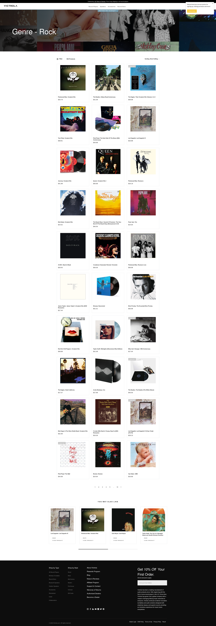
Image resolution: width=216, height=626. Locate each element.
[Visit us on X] (101, 609)
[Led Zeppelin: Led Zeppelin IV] (143, 118)
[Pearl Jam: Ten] (143, 202)
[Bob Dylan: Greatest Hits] (72, 202)
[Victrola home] (11, 6)
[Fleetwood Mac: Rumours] (143, 161)
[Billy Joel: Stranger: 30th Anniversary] (143, 329)
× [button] (212, 3)
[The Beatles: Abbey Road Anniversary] (108, 77)
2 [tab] (123, 549)
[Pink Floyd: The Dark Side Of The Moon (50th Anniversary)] (108, 118)
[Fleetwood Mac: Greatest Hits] (72, 77)
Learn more (192, 11)
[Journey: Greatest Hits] (72, 161)
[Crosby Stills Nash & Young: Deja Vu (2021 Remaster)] (108, 411)
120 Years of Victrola (99, 1)
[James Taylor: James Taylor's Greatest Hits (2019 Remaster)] (72, 286)
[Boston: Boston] (108, 454)
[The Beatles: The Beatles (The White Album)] (143, 370)
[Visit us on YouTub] (95, 609)
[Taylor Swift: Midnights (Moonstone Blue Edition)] (108, 329)
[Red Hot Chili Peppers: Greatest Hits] (72, 329)
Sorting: (151, 59)
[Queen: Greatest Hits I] (108, 161)
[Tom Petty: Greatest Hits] (72, 118)
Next (108, 545)
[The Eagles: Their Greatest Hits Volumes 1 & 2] (143, 77)
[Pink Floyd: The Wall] (72, 454)
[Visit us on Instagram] (88, 609)
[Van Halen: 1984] (143, 454)
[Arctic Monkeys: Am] (108, 370)
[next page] (121, 487)
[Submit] (165, 582)
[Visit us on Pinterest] (103, 609)
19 (117, 487)
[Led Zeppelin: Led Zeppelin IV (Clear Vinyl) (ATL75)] (143, 411)
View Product (57, 540)
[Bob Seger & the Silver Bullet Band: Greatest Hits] (72, 411)
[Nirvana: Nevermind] (108, 286)
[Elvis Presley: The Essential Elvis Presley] (143, 286)
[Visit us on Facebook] (90, 609)
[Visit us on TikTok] (98, 609)
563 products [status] (71, 59)
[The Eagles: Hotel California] (72, 370)
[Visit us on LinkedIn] (93, 609)
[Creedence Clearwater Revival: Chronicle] (108, 245)
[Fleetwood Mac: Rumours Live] (143, 245)
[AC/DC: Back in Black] (72, 245)
